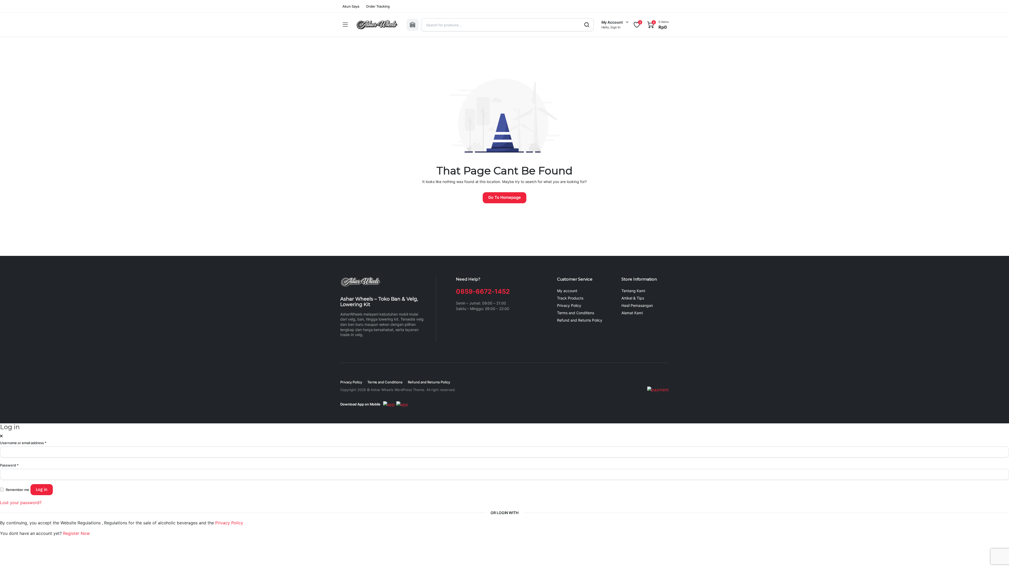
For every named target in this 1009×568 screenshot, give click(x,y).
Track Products (570, 298)
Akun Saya (350, 6)
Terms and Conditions (575, 313)
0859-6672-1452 (483, 291)
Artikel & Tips (632, 298)
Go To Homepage (504, 197)
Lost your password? (21, 502)
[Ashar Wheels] (377, 24)
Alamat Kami (632, 313)
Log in (41, 489)
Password (9, 465)
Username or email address (23, 443)
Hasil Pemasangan (637, 305)
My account (567, 290)
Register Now (76, 533)
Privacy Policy (569, 305)
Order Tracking (378, 6)
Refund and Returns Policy (579, 320)
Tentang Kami (633, 290)
